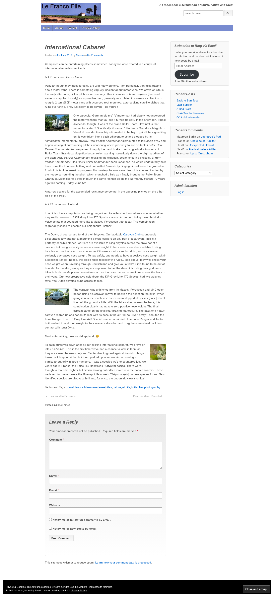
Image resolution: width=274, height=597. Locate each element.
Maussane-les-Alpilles (98, 387)
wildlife (126, 387)
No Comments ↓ (96, 55)
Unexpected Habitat (202, 140)
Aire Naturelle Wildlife (202, 149)
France (78, 387)
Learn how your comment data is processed (123, 562)
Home (46, 27)
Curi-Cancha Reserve (190, 113)
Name (53, 475)
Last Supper (184, 104)
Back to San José (188, 100)
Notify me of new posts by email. (75, 528)
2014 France (63, 405)
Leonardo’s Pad (211, 136)
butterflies (137, 387)
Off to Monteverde (188, 117)
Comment (56, 439)
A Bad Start (184, 108)
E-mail (53, 490)
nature (117, 387)
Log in (180, 192)
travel (70, 387)
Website (54, 505)
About (59, 27)
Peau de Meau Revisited (147, 396)
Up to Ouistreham (201, 153)
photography (152, 387)
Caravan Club (132, 234)
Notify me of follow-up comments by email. (82, 519)
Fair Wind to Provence (62, 396)
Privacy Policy (91, 27)
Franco (80, 55)
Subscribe (187, 74)
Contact (72, 27)
